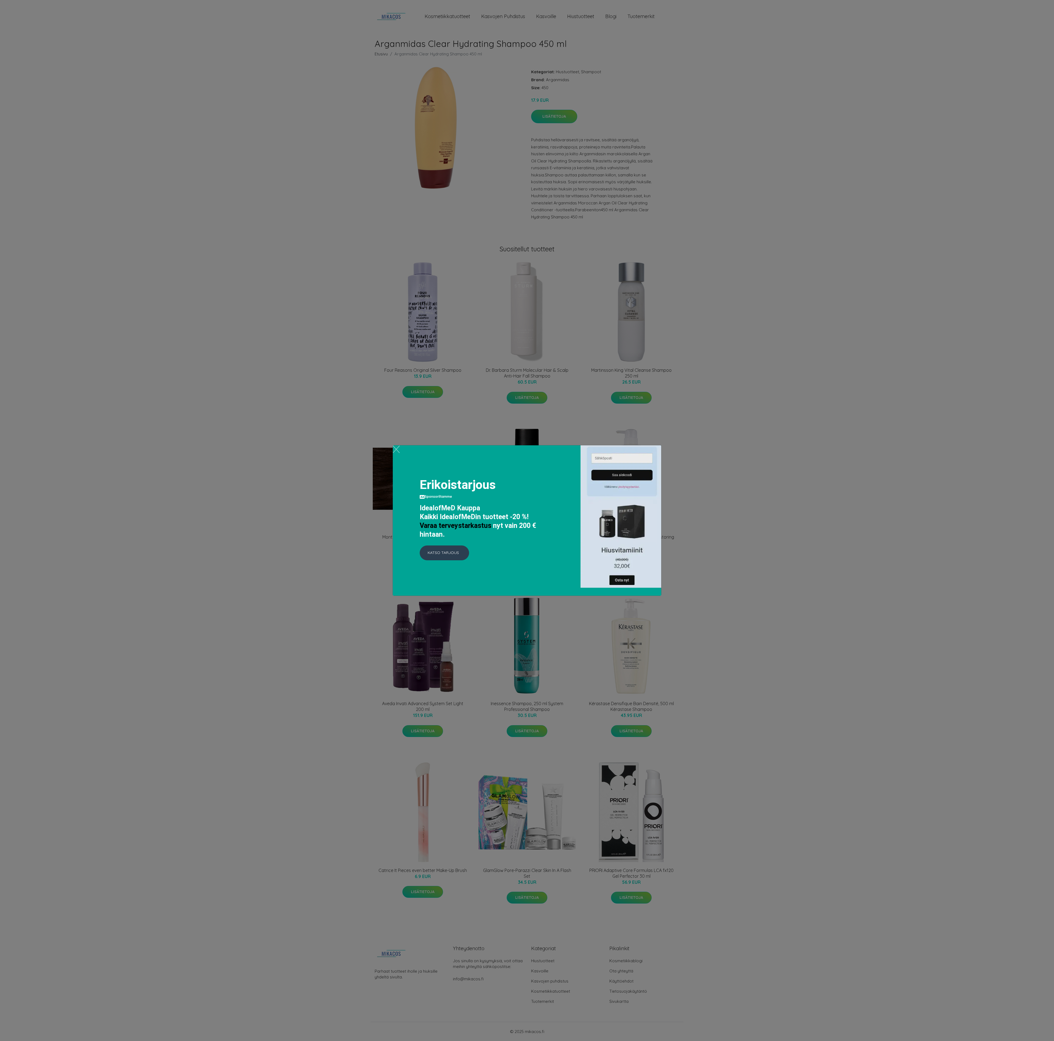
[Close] (396, 449)
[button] (444, 552)
